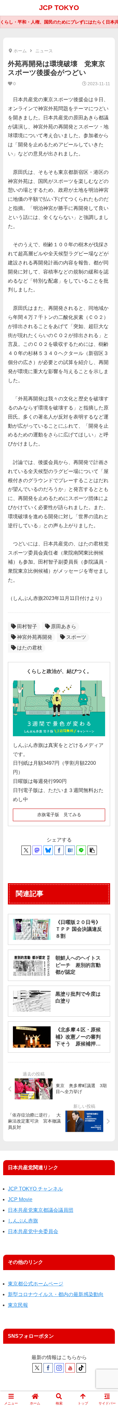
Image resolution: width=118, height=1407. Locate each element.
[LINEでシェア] (81, 850)
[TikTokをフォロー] (81, 1368)
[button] (92, 850)
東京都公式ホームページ (35, 1283)
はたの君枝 (29, 647)
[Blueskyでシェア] (48, 850)
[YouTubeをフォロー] (70, 1368)
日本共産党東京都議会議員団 (40, 1210)
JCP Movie (20, 1199)
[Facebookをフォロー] (48, 1368)
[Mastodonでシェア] (37, 850)
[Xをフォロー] (37, 1368)
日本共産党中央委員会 (33, 1231)
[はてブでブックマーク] (70, 850)
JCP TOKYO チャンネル (35, 1188)
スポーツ (76, 637)
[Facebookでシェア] (59, 850)
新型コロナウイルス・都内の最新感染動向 (56, 1294)
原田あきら (63, 626)
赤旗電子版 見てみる (59, 814)
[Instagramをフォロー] (59, 1368)
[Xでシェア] (26, 850)
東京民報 (18, 1305)
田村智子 (27, 626)
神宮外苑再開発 (34, 637)
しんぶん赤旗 (23, 1220)
